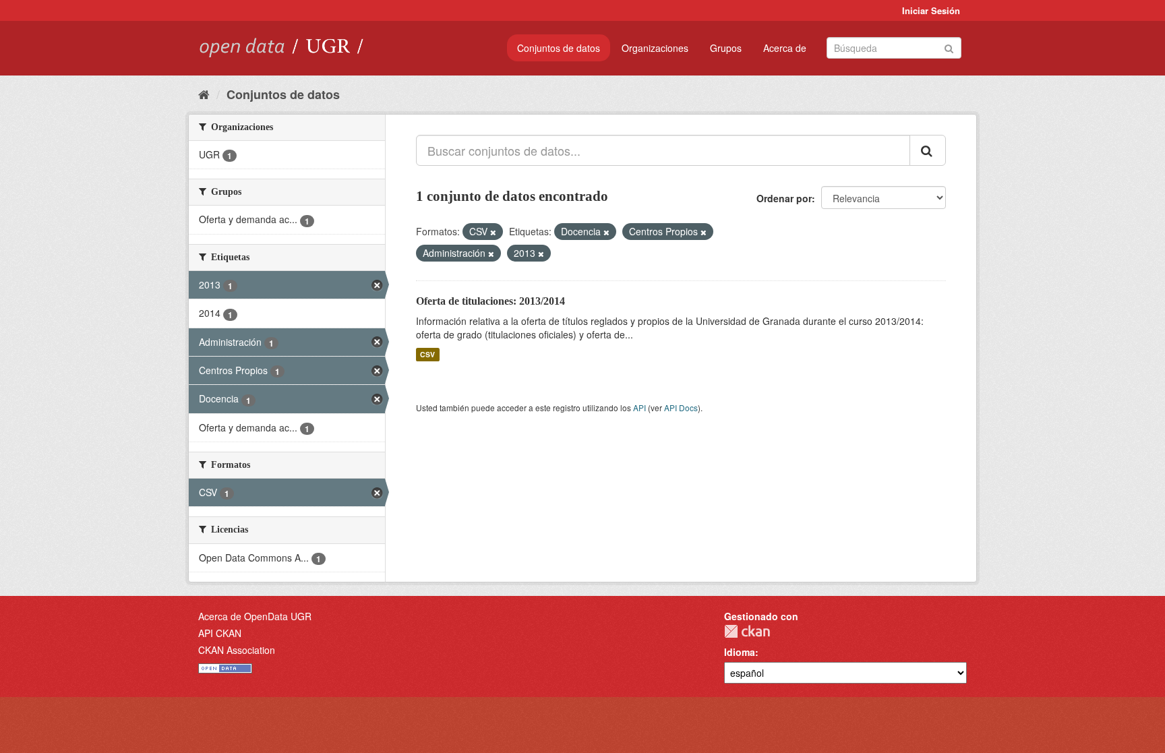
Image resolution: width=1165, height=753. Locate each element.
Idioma (739, 652)
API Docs (681, 407)
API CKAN (219, 633)
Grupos (726, 48)
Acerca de (784, 48)
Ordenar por (784, 198)
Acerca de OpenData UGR (254, 616)
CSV (427, 354)
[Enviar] (949, 47)
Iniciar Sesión (931, 10)
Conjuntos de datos (558, 48)
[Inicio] (204, 93)
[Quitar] (493, 232)
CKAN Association (236, 650)
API (639, 407)
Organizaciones (655, 48)
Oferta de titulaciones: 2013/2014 (490, 301)
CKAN (747, 631)
